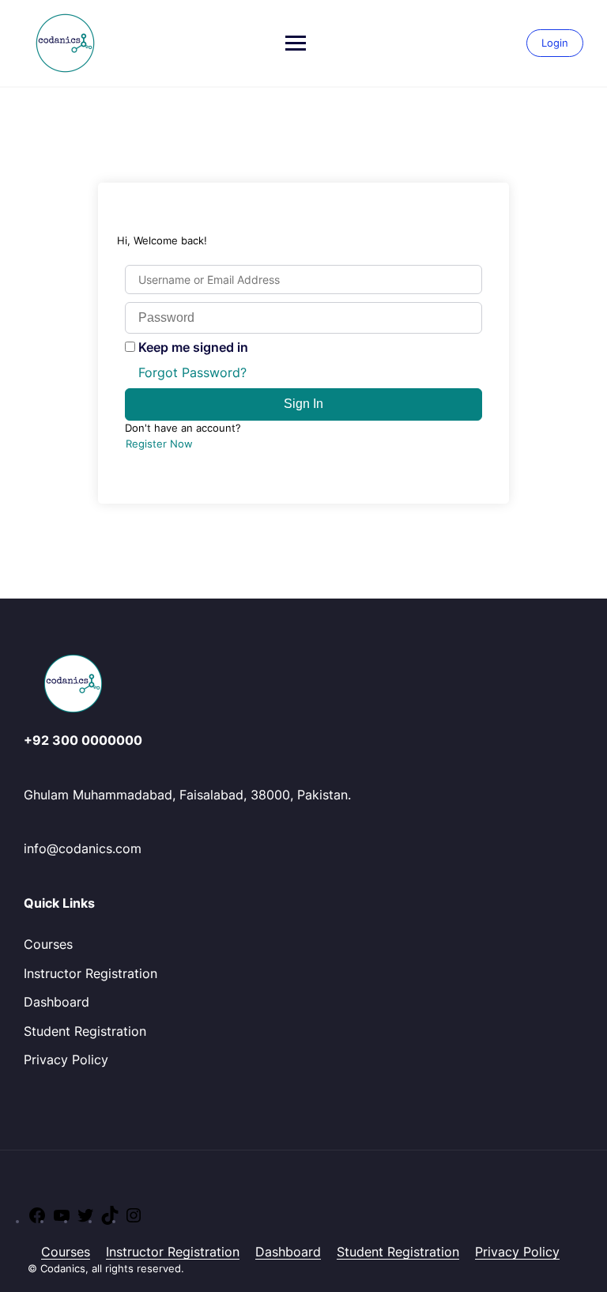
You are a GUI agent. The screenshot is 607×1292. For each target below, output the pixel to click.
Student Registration (85, 1031)
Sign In (303, 403)
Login (554, 42)
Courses (48, 944)
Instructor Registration (90, 973)
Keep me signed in (193, 347)
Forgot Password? (192, 372)
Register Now (159, 443)
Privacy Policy (66, 1059)
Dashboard (56, 1002)
